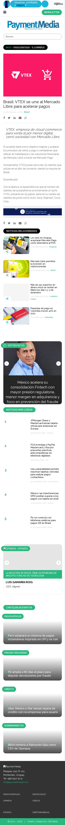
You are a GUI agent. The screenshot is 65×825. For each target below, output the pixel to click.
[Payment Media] (33, 21)
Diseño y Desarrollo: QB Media (43, 821)
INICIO (8, 47)
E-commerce (38, 47)
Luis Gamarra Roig (19, 582)
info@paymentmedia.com (16, 782)
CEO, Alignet (13, 586)
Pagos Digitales (22, 47)
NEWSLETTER (51, 12)
